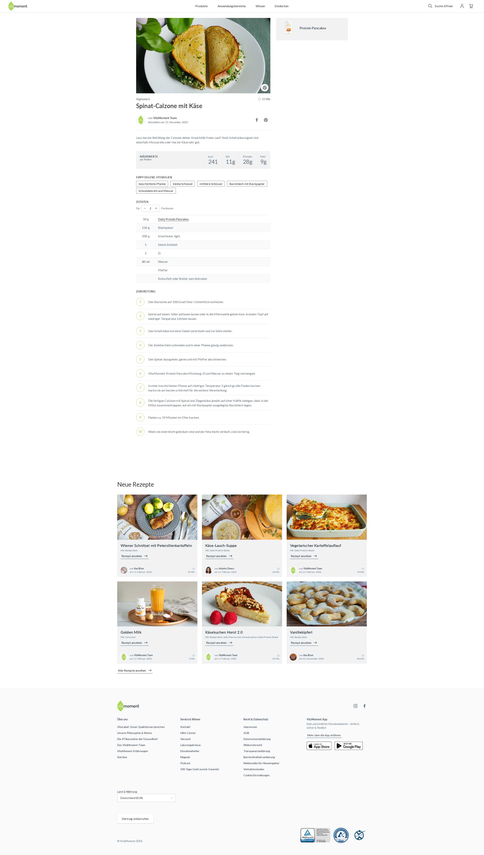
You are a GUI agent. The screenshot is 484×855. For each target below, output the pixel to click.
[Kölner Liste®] (359, 835)
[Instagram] (355, 706)
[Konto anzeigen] (462, 6)
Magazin (185, 757)
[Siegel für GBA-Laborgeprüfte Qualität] (341, 835)
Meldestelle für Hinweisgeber (261, 763)
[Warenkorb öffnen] (471, 6)
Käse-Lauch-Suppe (221, 545)
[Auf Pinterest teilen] (265, 119)
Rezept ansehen (131, 556)
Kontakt (185, 726)
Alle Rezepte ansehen (132, 670)
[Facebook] (364, 706)
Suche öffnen (444, 6)
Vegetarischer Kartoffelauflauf (315, 545)
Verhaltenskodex (254, 769)
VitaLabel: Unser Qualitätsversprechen (141, 726)
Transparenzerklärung (257, 751)
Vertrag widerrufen (135, 818)
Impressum (250, 726)
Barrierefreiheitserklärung (259, 757)
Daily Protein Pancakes (173, 219)
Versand (185, 739)
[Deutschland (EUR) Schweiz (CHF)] (146, 798)
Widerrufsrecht (253, 745)
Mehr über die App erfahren (324, 735)
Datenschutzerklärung (257, 739)
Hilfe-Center (188, 732)
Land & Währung (127, 791)
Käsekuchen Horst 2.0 (224, 632)
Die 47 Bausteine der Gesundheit (137, 739)
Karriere (122, 757)
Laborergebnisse (190, 745)
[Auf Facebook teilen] (256, 119)
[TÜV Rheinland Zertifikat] (315, 835)
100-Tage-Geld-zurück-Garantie (199, 769)
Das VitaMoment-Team (131, 745)
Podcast (185, 763)
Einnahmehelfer (189, 751)
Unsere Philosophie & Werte (134, 732)
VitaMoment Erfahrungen (132, 751)
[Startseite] (17, 6)
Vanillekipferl (301, 632)
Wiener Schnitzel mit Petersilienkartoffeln (156, 545)
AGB (246, 732)
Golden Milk (131, 632)
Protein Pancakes (313, 28)
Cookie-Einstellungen (257, 775)
